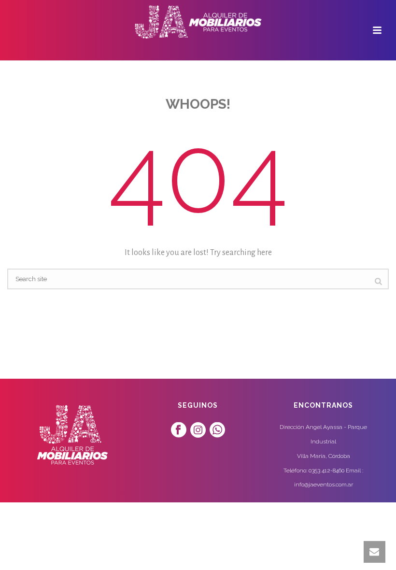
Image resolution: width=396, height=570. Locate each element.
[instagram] (198, 430)
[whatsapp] (217, 430)
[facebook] (178, 430)
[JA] (198, 21)
